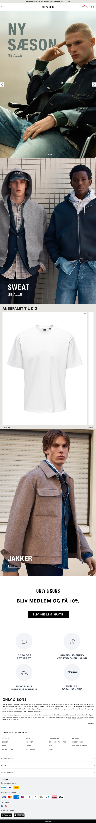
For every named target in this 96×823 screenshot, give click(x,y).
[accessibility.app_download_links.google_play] (7, 815)
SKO (50, 746)
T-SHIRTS (5, 738)
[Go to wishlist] (87, 8)
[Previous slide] (2, 85)
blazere (79, 717)
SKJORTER (29, 742)
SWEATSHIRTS (30, 750)
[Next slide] (94, 85)
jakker (74, 717)
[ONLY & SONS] (48, 8)
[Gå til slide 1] (46, 154)
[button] (48, 783)
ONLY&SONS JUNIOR (79, 746)
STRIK (51, 750)
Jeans (69, 717)
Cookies (48, 821)
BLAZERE (75, 738)
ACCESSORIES (54, 738)
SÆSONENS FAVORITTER (57, 742)
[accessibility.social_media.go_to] (2, 807)
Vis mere (91, 724)
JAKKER (28, 746)
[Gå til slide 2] (48, 154)
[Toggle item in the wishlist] (31, 315)
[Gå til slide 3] (51, 154)
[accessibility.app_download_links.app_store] (20, 815)
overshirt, (71, 709)
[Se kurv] (92, 7)
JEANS (28, 738)
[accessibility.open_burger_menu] (2, 7)
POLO (4, 746)
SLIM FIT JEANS (7, 750)
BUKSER (5, 742)
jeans (42, 709)
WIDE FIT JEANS (77, 742)
